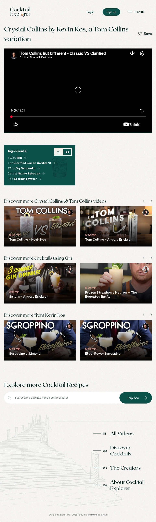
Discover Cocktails (120, 450)
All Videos (122, 433)
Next (151, 200)
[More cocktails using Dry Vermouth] (38, 168)
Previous (144, 200)
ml (58, 152)
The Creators (125, 468)
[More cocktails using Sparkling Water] (40, 178)
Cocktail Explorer (20, 12)
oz (67, 152)
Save (148, 34)
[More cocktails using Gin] (25, 157)
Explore (133, 398)
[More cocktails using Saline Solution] (43, 173)
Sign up (111, 12)
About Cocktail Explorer (127, 485)
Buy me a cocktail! (93, 514)
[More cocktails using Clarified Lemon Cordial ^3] (54, 163)
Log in (90, 12)
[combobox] (61, 398)
